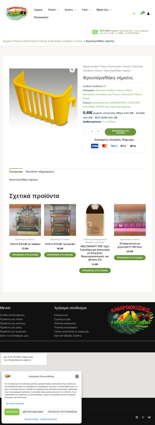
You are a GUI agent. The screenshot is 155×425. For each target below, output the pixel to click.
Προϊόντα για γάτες (11, 327)
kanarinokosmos (100, 102)
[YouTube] (149, 417)
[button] (77, 376)
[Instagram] (143, 417)
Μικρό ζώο (103, 9)
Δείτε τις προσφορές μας (14, 335)
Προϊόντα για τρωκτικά (13, 331)
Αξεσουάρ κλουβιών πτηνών (66, 41)
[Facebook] (137, 417)
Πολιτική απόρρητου (48, 419)
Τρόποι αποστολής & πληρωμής (71, 331)
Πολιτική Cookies (32, 419)
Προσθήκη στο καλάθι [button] (25, 255)
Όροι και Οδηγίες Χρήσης (67, 335)
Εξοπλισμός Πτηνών (35, 41)
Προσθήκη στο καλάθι (120, 132)
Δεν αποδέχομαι (33, 411)
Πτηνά (52, 9)
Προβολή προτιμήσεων (62, 411)
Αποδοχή (12, 411)
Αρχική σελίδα (90, 66)
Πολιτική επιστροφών (65, 327)
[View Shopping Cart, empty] (141, 13)
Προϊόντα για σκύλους (12, 323)
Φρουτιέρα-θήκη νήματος (117, 106)
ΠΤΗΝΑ (100, 106)
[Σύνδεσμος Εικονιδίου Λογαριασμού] (148, 13)
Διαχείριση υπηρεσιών (15, 403)
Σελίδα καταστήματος (12, 315)
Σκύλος (69, 9)
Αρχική (38, 9)
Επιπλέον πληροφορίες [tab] (40, 171)
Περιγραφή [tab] (16, 171)
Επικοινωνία (61, 315)
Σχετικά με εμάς (62, 319)
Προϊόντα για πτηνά (11, 319)
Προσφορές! (41, 17)
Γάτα (84, 9)
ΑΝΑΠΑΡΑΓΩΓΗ (118, 102)
